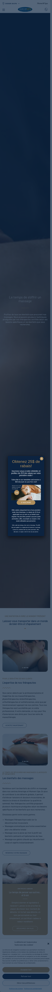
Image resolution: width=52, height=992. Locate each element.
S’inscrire (26, 502)
